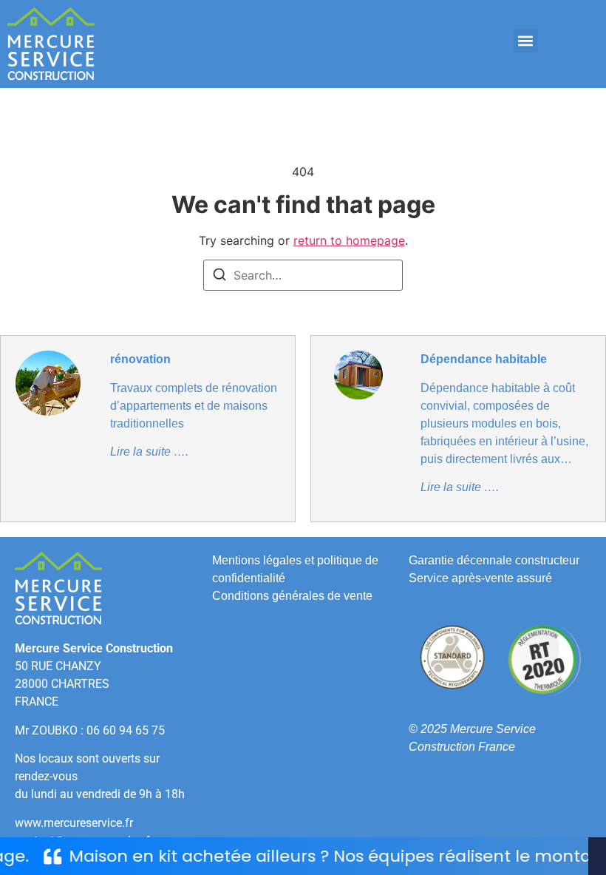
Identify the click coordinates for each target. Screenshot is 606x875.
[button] (526, 40)
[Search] (219, 276)
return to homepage (349, 240)
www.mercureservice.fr (74, 823)
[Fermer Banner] (597, 856)
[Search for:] (303, 275)
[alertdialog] (303, 856)
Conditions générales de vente (292, 595)
